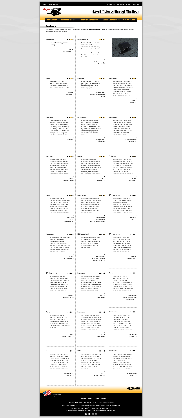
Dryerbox (122, 4)
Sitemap (44, 4)
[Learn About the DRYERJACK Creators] (133, 390)
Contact (50, 4)
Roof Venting (52, 20)
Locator (55, 4)
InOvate (86, 408)
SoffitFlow (116, 4)
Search (90, 398)
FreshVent (129, 4)
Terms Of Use (91, 410)
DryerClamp (136, 4)
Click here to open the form (98, 29)
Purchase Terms (111, 410)
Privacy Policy (100, 410)
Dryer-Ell (109, 4)
